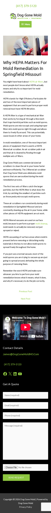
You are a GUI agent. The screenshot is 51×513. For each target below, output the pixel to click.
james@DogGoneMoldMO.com (21, 354)
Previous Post (25, 291)
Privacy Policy (25, 507)
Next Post (25, 299)
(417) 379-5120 (26, 6)
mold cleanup (41, 223)
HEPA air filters (36, 81)
